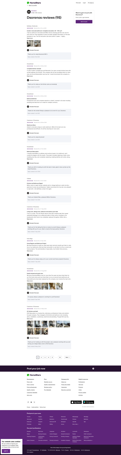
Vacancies (64, 387)
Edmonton (63, 416)
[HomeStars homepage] (35, 3)
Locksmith (74, 431)
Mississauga (75, 416)
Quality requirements (49, 384)
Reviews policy (48, 387)
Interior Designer (53, 434)
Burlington (63, 421)
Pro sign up (91, 2)
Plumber (29, 431)
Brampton (52, 419)
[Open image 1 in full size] (30, 43)
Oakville (74, 421)
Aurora (62, 424)
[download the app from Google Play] (88, 402)
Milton (39, 424)
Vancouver (29, 419)
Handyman (86, 431)
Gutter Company (30, 440)
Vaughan (40, 421)
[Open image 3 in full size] (44, 286)
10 (60, 357)
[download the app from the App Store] (76, 402)
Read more (30, 38)
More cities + (75, 424)
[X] (34, 402)
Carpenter (52, 431)
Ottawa (51, 416)
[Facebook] (28, 402)
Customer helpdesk (32, 392)
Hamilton (40, 419)
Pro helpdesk (47, 390)
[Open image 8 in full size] (37, 331)
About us (63, 382)
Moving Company (42, 434)
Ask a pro (29, 395)
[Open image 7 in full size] (30, 331)
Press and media (65, 384)
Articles (81, 395)
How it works (30, 384)
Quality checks (31, 390)
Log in (84, 2)
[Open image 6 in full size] (66, 324)
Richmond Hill (53, 421)
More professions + (88, 440)
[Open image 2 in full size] (37, 43)
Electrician (40, 431)
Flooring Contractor (54, 440)
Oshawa (74, 419)
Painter (74, 434)
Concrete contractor (43, 440)
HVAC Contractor (88, 434)
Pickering (29, 424)
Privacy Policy (7, 447)
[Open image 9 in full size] (44, 331)
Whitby (51, 424)
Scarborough (64, 419)
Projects (81, 387)
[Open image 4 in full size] (52, 286)
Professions (82, 382)
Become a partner (66, 390)
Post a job (78, 2)
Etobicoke (29, 421)
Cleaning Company (31, 436)
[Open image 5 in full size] (59, 286)
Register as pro (48, 382)
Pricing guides (82, 392)
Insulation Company (65, 440)
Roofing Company (65, 436)
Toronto (28, 416)
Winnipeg (86, 416)
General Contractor (65, 434)
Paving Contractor (54, 436)
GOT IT (6, 451)
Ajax (85, 421)
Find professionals (32, 387)
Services (81, 384)
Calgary (40, 416)
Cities (80, 390)
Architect (63, 431)
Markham (86, 419)
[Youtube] (31, 402)
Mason (28, 434)
